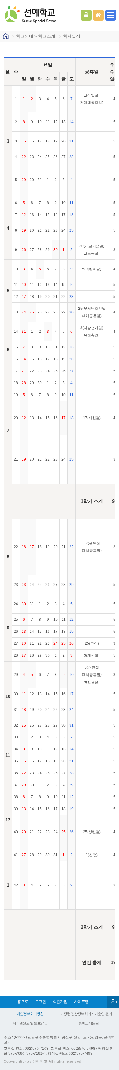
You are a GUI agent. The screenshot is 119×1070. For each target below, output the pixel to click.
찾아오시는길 (88, 1023)
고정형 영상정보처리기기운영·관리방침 (88, 1014)
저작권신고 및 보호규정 (30, 1023)
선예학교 (39, 15)
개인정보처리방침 (29, 1014)
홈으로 (22, 1002)
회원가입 (60, 1002)
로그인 (86, 15)
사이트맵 (81, 1002)
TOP (113, 1002)
